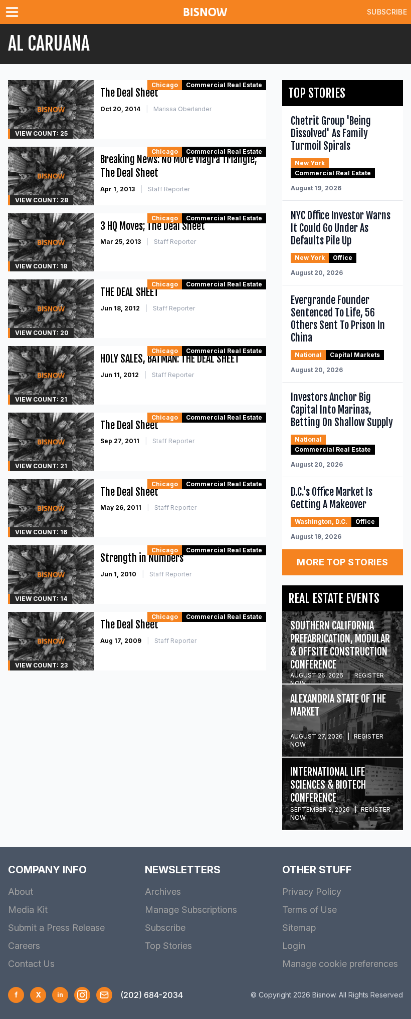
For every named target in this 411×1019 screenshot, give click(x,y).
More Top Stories (342, 562)
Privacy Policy (311, 891)
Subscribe (387, 12)
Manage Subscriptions (191, 909)
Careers (24, 945)
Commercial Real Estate (224, 85)
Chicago (164, 85)
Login (293, 945)
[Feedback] (104, 995)
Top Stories (168, 945)
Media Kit (28, 909)
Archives (163, 891)
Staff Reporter (169, 189)
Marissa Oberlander (182, 109)
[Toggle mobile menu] (14, 12)
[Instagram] (82, 995)
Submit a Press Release (56, 927)
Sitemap (299, 927)
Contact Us (31, 963)
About (20, 891)
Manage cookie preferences (340, 963)
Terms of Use (309, 909)
